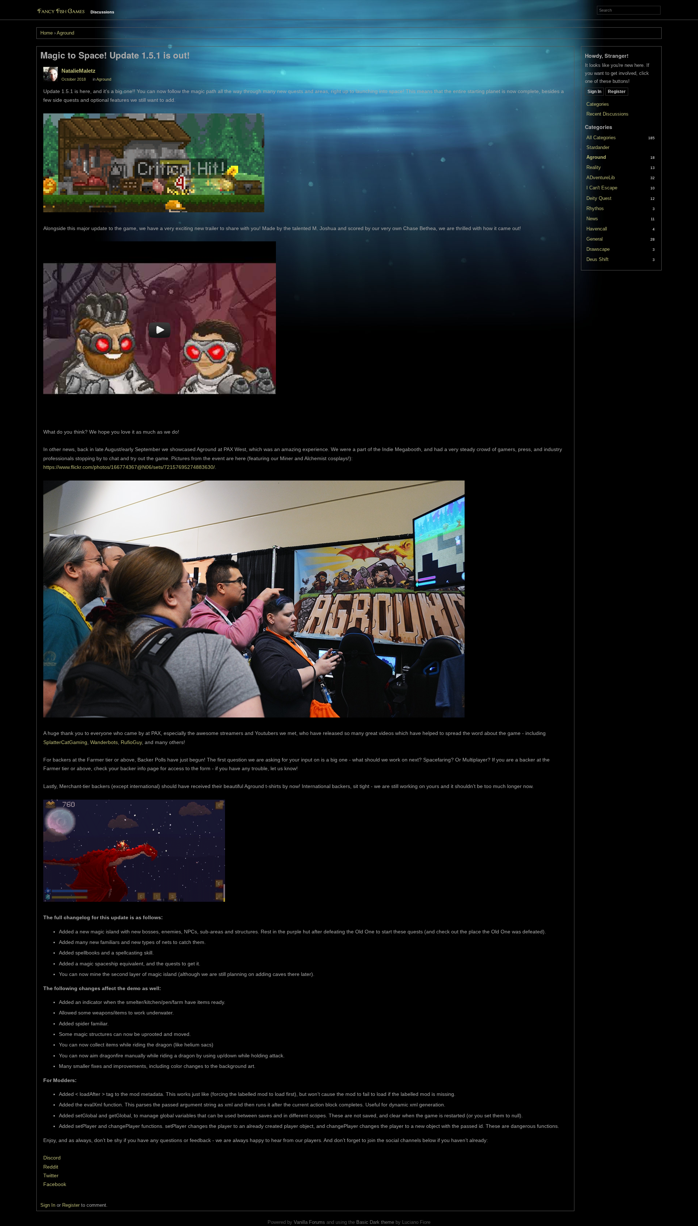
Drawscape (598, 249)
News (592, 218)
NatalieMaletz (78, 71)
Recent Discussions (607, 114)
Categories (597, 104)
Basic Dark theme (375, 1222)
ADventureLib (600, 177)
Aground (596, 157)
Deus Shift (597, 259)
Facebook (54, 1184)
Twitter (51, 1175)
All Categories (601, 137)
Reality (593, 167)
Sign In (594, 91)
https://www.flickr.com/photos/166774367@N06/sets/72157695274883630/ (129, 467)
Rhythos (595, 208)
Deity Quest (598, 198)
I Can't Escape (601, 187)
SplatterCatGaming (65, 742)
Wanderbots (104, 742)
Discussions (102, 12)
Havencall (596, 229)
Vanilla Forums (309, 1222)
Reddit (50, 1167)
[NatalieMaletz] (50, 74)
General (594, 239)
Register (617, 91)
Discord (52, 1158)
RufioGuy (131, 742)
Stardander (597, 147)
